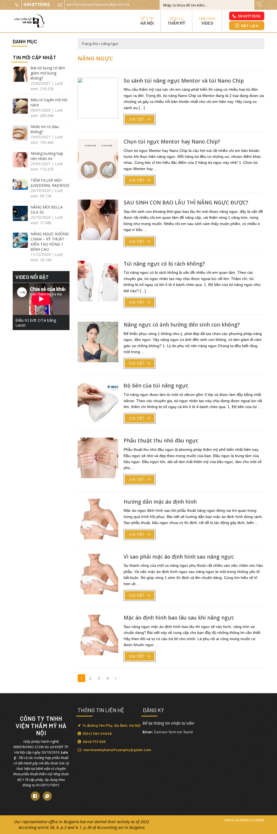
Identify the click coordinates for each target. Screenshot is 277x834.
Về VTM (147, 20)
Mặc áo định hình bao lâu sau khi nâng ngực (179, 617)
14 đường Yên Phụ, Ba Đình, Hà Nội (111, 725)
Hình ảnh (207, 20)
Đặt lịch (249, 25)
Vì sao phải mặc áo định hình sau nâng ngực (179, 556)
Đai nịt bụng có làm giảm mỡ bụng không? (48, 73)
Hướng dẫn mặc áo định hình (160, 501)
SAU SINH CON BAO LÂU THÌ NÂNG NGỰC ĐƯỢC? (186, 202)
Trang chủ (90, 43)
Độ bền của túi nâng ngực (156, 385)
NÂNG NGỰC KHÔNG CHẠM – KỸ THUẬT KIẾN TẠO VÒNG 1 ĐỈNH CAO (50, 241)
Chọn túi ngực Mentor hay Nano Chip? (172, 141)
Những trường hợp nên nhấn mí (47, 156)
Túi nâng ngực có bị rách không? (164, 263)
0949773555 (37, 4)
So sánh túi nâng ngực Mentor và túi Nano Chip (184, 80)
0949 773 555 (94, 741)
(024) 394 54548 (97, 733)
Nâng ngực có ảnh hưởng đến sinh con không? (182, 324)
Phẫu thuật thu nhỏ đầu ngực (161, 440)
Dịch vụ (176, 20)
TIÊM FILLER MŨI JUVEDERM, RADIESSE (50, 183)
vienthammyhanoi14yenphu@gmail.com (98, 4)
